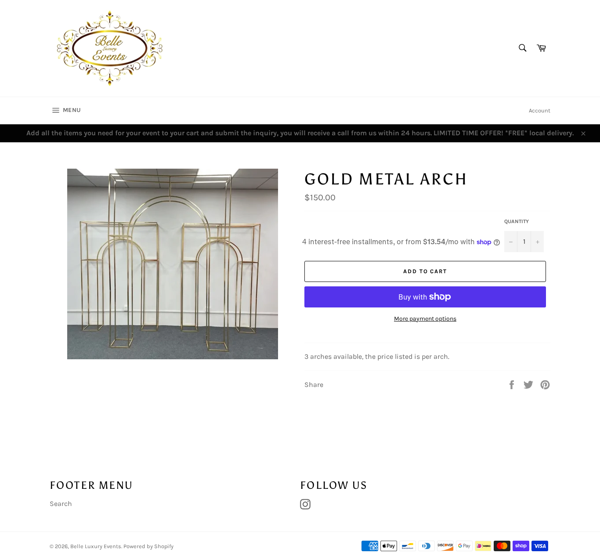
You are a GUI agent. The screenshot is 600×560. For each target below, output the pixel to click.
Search (61, 503)
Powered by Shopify (148, 546)
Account (539, 110)
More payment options (425, 318)
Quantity (516, 221)
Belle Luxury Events (95, 546)
